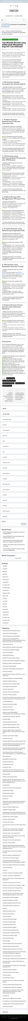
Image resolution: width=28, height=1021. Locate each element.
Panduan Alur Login (7, 767)
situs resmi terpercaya (7, 867)
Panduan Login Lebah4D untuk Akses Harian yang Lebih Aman (13, 1)
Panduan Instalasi (6, 774)
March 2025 (5, 609)
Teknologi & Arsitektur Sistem (9, 911)
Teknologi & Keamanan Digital (9, 922)
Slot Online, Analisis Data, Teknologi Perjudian (13, 873)
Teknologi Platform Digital (8, 977)
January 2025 (5, 614)
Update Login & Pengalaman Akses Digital (12, 998)
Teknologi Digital (6, 940)
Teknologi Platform (7, 975)
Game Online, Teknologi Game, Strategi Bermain (13, 668)
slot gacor (5, 457)
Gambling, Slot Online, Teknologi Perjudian (12, 663)
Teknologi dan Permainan (8, 938)
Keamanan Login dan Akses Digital (10, 735)
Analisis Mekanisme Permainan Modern (11, 636)
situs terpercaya (6, 484)
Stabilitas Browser (7, 385)
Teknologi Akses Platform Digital (10, 935)
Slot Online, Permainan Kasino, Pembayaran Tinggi (13, 885)
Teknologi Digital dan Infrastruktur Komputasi (12, 949)
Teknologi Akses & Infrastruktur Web (11, 930)
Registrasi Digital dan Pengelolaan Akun (11, 855)
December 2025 (6, 585)
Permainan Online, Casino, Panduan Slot (11, 833)
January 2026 (5, 582)
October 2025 (5, 590)
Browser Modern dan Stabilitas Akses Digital (12, 647)
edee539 (5, 49)
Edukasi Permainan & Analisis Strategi (11, 658)
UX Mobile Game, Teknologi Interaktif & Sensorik (13, 1003)
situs (4, 441)
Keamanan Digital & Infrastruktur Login (11, 724)
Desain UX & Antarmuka (8, 652)
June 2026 (5, 568)
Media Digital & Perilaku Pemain (10, 759)
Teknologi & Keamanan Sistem (9, 924)
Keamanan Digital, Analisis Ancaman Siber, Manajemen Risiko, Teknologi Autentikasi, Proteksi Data (14, 732)
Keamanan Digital (20, 383)
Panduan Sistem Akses (8, 796)
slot (3, 451)
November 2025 (6, 587)
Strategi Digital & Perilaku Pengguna (10, 897)
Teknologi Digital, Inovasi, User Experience (12, 955)
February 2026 (6, 579)
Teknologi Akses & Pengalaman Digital (11, 932)
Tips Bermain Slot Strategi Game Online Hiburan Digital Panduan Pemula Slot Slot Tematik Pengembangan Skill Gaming (13, 991)
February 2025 (6, 612)
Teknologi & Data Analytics (8, 913)
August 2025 (5, 595)
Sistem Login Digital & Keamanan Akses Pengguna (14, 864)
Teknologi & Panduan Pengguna (9, 927)
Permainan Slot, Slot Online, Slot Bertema (12, 840)
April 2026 (5, 574)
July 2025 (5, 598)
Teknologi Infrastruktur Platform (10, 969)
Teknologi (5, 908)
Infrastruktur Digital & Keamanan (10, 681)
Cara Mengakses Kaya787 (9, 380)
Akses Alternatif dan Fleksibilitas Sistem (11, 630)
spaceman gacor (6, 511)
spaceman (5, 516)
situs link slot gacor (7, 419)
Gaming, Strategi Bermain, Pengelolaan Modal (12, 678)
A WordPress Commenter (8, 558)
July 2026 (5, 566)
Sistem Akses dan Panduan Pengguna (11, 858)
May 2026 (5, 571)
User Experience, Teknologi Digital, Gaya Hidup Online (14, 1001)
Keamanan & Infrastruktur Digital (10, 704)
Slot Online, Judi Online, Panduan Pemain (11, 875)
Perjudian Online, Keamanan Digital (10, 816)
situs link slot (6, 446)
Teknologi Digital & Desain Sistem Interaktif (12, 943)
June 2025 (5, 601)
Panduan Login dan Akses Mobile (10, 776)
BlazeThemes (15, 1018)
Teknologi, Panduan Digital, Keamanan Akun (12, 984)
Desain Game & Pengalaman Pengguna (11, 649)
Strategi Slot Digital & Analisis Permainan (12, 903)
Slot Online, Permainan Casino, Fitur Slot (11, 882)
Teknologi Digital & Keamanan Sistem (11, 946)
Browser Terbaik (10, 378)
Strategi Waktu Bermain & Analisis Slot (11, 905)
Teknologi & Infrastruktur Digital (9, 919)
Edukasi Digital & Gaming (8, 655)
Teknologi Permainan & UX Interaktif (10, 972)
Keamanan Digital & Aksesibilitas (10, 39)
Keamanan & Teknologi (8, 707)
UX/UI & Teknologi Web (8, 1006)
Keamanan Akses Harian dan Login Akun (11, 716)
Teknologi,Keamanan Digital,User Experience (12, 987)
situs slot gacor (6, 430)
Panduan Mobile (6, 785)
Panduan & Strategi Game (8, 761)
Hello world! (18, 558)
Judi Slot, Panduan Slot (8, 701)
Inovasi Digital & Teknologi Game (10, 686)
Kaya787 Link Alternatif (8, 383)
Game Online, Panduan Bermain (9, 666)
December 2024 (6, 617)
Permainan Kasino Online (8, 822)
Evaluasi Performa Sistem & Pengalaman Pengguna (14, 660)
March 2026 (5, 576)
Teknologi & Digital (7, 916)
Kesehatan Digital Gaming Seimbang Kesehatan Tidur (14, 741)
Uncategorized (6, 995)
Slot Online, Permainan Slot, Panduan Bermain (13, 888)
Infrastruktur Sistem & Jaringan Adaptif (11, 683)
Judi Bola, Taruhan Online (8, 689)
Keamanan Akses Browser (8, 709)
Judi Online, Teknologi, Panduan (9, 694)
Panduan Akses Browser (8, 764)
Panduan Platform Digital (8, 790)
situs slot (5, 424)
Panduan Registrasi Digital (8, 793)
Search (3, 521)
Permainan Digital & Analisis (9, 819)
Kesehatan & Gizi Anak (7, 738)
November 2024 (6, 620)
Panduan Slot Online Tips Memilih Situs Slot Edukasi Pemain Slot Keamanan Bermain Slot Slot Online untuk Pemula (14, 803)
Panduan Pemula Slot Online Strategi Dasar (12, 787)
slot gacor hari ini (6, 462)
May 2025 (5, 604)
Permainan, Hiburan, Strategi (9, 842)
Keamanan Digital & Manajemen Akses (11, 727)
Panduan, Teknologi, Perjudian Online (11, 807)
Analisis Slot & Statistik (8, 644)
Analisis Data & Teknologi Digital (10, 633)
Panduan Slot (5, 798)
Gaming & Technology (7, 671)
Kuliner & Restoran (7, 756)
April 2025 (5, 606)
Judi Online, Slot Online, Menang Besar (11, 692)
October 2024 (5, 623)
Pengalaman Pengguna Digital (9, 809)
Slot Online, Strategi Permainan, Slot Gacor (12, 890)
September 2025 (6, 593)
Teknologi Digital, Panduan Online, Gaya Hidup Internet (14, 958)
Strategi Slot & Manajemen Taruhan (10, 900)
